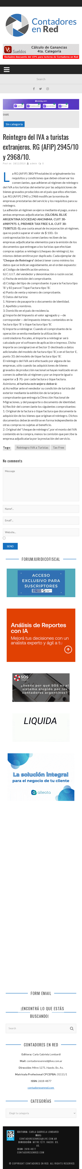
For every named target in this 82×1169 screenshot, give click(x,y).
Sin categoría (14, 124)
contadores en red (37, 1163)
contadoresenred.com (41, 1087)
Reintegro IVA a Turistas (32, 447)
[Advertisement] (41, 851)
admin (33, 163)
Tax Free (58, 447)
